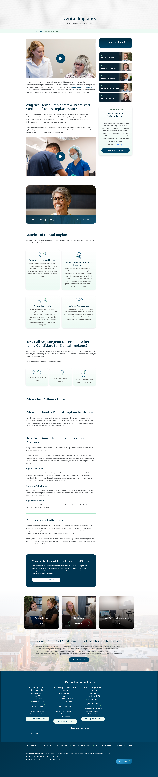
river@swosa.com (65, 721)
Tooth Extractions (103, 746)
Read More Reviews (115, 150)
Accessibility (39, 756)
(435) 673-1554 (65, 706)
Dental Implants (32, 746)
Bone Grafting (62, 746)
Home (28, 31)
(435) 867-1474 (93, 704)
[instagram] (27, 733)
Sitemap (28, 756)
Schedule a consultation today (75, 571)
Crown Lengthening (124, 746)
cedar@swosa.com (93, 719)
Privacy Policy (52, 756)
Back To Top (123, 761)
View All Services (79, 659)
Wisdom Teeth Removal (82, 746)
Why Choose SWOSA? (46, 580)
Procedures (37, 31)
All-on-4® (47, 746)
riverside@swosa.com (37, 719)
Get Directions (38, 702)
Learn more (41, 623)
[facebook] (32, 733)
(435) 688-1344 (37, 706)
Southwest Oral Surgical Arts (81, 87)
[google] (37, 733)
